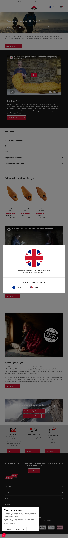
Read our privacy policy (9, 523)
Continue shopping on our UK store (33, 272)
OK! (33, 529)
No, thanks (8, 529)
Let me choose (20, 529)
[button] (4, 535)
